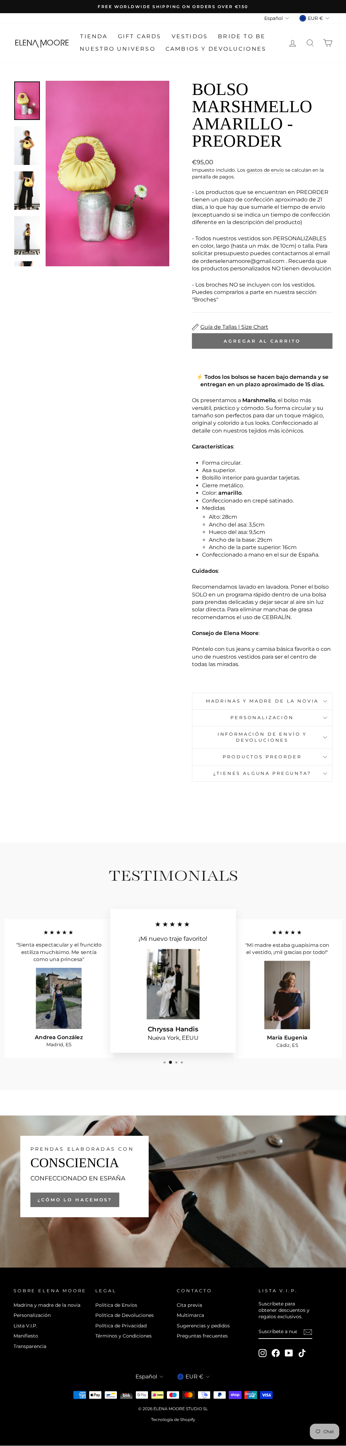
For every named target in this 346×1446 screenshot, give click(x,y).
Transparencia (30, 1346)
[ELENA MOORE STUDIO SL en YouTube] (289, 1353)
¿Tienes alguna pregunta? (262, 773)
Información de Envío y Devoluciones (262, 737)
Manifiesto (26, 1336)
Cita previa (189, 1305)
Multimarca (190, 1315)
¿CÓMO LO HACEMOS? (75, 1199)
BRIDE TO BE (242, 36)
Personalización (262, 717)
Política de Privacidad (121, 1325)
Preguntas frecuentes (202, 1336)
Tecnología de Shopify (173, 1419)
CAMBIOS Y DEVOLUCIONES (216, 49)
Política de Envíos (116, 1305)
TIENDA (93, 36)
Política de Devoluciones (124, 1315)
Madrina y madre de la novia (47, 1305)
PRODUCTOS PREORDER (262, 756)
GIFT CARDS (140, 36)
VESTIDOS (190, 36)
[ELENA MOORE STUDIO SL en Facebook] (276, 1353)
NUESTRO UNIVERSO (117, 49)
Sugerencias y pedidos (203, 1325)
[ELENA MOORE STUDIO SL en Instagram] (262, 1353)
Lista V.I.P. (25, 1325)
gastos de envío (265, 170)
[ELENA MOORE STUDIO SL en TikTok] (302, 1353)
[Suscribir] (307, 1332)
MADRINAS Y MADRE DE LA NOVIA (262, 701)
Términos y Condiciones (123, 1336)
